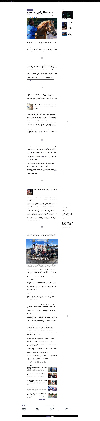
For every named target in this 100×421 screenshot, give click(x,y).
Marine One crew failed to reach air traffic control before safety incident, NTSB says (67, 214)
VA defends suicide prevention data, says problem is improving (44, 104)
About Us (66, 409)
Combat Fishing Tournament (36, 234)
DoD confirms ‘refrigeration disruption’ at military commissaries (66, 210)
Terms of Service (24, 410)
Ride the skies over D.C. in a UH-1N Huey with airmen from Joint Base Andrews (67, 19)
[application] (67, 14)
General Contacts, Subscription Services (56, 410)
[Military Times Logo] (11, 1)
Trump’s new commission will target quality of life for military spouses (36, 374)
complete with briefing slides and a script (46, 148)
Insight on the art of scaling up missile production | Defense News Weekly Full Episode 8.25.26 (70, 34)
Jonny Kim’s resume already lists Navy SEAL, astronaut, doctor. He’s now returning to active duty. (67, 228)
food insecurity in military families (41, 156)
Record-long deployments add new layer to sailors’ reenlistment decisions (67, 219)
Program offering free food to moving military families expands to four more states (36, 387)
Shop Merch (38, 413)
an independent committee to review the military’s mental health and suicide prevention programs (40, 79)
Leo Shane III (36, 108)
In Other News (29, 365)
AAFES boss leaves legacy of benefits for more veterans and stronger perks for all (37, 368)
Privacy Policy (24, 409)
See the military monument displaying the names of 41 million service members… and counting (70, 29)
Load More (42, 399)
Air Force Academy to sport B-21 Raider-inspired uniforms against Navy (70, 23)
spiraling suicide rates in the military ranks (47, 64)
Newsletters (38, 410)
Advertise (51, 409)
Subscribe (37, 409)
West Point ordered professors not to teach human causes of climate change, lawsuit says (67, 223)
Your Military (30, 9)
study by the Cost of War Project (35, 113)
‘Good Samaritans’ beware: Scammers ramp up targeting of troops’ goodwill (37, 381)
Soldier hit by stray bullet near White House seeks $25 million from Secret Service (36, 394)
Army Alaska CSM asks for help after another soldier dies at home (45, 189)
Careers (66, 410)
